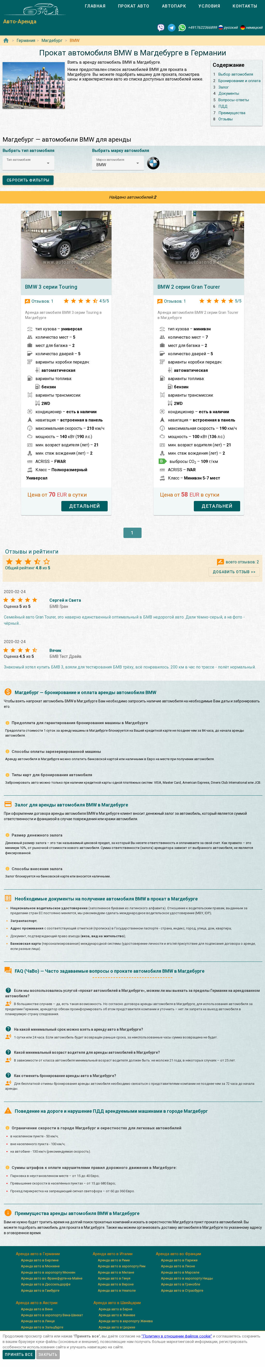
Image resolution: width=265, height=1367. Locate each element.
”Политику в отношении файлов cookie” (177, 1336)
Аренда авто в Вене (37, 1309)
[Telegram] (171, 27)
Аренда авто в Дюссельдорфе (45, 1284)
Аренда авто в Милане (116, 1272)
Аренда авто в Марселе (180, 1272)
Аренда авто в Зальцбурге (42, 1327)
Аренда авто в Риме (114, 1260)
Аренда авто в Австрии (36, 1302)
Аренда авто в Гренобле (180, 1284)
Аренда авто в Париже (179, 1260)
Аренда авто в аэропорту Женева (126, 1321)
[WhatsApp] (182, 27)
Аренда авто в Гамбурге (40, 1290)
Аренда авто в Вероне (116, 1284)
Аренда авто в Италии (112, 1254)
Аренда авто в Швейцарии (117, 1302)
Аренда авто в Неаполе (117, 1290)
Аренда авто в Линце (38, 1321)
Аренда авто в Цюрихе (117, 1327)
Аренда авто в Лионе (178, 1266)
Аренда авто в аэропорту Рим (121, 1266)
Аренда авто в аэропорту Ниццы (187, 1278)
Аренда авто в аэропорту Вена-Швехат (52, 1315)
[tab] (95, 6)
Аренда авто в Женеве (117, 1315)
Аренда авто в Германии (38, 1254)
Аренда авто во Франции (178, 1254)
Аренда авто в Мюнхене (40, 1266)
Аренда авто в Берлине (39, 1260)
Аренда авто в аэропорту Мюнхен (48, 1272)
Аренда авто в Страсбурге (182, 1290)
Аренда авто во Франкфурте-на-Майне (51, 1278)
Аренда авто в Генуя (114, 1278)
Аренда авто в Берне (115, 1309)
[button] (28, 163)
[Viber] (161, 27)
